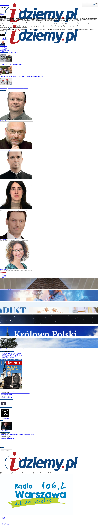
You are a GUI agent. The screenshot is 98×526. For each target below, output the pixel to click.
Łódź (3, 277)
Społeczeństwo (4, 48)
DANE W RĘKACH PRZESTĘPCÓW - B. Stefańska (11, 354)
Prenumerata (25, 0)
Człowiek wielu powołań (5, 435)
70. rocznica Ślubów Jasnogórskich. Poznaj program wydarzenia (10, 336)
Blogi (38, 0)
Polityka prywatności (5, 524)
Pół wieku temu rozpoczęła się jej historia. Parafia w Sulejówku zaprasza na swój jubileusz (15, 289)
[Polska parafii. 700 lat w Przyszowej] (16, 149)
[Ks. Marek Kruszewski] (6, 429)
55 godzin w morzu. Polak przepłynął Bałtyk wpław (11, 64)
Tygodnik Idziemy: (3, 0)
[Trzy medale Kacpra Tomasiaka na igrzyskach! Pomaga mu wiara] (49, 82)
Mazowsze (4, 276)
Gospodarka (4, 49)
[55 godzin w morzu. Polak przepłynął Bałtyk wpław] (49, 58)
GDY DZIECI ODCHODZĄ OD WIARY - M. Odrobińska (12, 355)
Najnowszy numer (10, 0)
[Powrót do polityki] (16, 238)
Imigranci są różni (3, 120)
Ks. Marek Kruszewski (4, 430)
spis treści (12, 351)
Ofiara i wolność (3, 209)
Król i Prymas (2, 179)
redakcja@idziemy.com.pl (4, 50)
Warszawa (4, 275)
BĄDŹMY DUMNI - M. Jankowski (8, 357)
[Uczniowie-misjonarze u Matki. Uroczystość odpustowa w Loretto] (49, 307)
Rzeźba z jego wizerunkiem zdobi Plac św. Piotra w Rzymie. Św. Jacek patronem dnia (15, 393)
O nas (3, 520)
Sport (3, 51)
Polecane (3, 517)
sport (3, 38)
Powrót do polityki (3, 239)
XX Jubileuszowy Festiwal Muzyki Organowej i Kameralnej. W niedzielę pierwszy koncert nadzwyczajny (17, 324)
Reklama (28, 0)
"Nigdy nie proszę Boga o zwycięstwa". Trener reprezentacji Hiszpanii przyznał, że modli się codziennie (21, 76)
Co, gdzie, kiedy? (5, 53)
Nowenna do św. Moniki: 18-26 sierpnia (7, 391)
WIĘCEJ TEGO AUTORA (13, 52)
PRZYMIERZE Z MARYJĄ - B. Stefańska (9, 356)
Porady (36, 0)
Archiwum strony (20, 0)
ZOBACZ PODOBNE (4, 52)
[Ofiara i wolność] (16, 208)
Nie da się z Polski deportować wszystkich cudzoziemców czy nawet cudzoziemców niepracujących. (16, 121)
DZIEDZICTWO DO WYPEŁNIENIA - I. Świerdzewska (11, 353)
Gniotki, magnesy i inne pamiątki (5, 269)
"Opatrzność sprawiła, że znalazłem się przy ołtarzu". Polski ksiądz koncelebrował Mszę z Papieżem (17, 434)
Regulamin (4, 523)
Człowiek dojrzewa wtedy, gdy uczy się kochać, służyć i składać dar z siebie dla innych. (14, 210)
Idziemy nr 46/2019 (3, 11)
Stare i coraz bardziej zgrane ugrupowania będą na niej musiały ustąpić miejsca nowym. (14, 240)
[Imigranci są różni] (16, 119)
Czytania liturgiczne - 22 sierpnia (6, 397)
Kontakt (3, 521)
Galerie (31, 0)
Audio (34, 0)
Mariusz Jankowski (3, 46)
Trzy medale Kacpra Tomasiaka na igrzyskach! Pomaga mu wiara (14, 88)
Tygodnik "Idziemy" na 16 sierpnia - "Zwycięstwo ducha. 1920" (11, 432)
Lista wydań (15, 0)
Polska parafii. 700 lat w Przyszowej (6, 150)
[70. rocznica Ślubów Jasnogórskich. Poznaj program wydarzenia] (49, 331)
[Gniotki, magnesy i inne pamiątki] (16, 268)
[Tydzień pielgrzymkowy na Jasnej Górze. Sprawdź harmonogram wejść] (49, 343)
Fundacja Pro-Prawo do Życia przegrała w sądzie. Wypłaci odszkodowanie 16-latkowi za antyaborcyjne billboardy (20, 395)
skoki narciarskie (5, 39)
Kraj (3, 274)
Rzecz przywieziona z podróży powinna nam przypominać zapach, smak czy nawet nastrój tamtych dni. (17, 270)
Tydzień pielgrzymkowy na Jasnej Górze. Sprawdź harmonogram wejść (12, 348)
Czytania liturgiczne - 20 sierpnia (6, 394)
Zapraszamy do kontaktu (28, 443)
